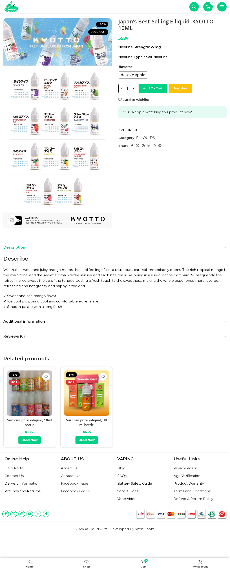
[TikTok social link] (46, 514)
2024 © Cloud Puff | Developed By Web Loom (115, 529)
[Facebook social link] (132, 146)
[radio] (133, 75)
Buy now (181, 88)
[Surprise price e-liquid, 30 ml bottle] (86, 393)
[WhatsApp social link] (154, 146)
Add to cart (152, 88)
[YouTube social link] (30, 514)
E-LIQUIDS (145, 138)
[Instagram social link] (21, 514)
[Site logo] (11, 6)
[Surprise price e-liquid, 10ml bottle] (29, 393)
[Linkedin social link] (149, 146)
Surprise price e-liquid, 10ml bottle (29, 422)
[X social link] (137, 146)
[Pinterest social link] (143, 146)
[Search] (194, 6)
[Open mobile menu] (222, 6)
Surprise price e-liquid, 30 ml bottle (86, 422)
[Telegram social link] (160, 146)
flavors (124, 67)
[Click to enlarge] (12, 220)
